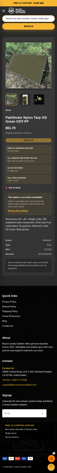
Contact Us (7, 326)
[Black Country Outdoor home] (17, 11)
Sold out (28, 140)
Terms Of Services (11, 316)
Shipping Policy (10, 311)
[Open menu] (4, 11)
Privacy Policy (9, 302)
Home (8, 110)
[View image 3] (39, 99)
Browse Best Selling (18, 210)
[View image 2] (25, 99)
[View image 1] (11, 99)
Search (28, 26)
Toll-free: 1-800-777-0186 (14, 380)
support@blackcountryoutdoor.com (19, 385)
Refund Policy (9, 306)
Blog (4, 321)
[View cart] (51, 458)
